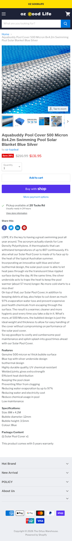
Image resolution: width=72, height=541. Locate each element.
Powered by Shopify (36, 534)
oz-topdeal (12, 149)
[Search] (65, 24)
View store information (16, 213)
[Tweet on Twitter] (11, 227)
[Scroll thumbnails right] (67, 121)
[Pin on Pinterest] (24, 227)
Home (5, 34)
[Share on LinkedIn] (17, 227)
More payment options (36, 197)
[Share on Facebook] (4, 227)
